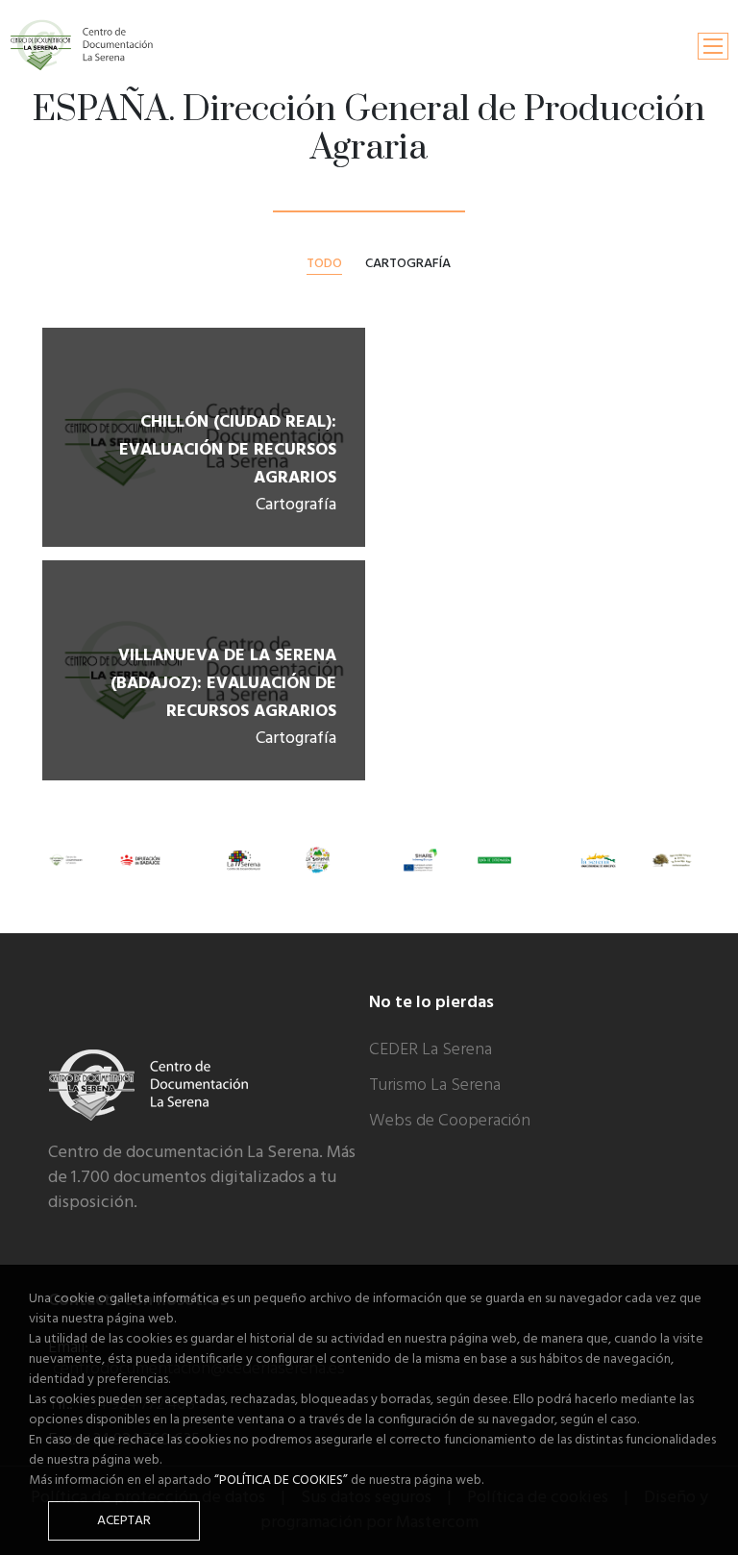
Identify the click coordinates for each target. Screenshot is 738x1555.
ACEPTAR (124, 1521)
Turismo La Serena (435, 1085)
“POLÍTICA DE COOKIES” (281, 1480)
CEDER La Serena (430, 1050)
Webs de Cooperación (449, 1121)
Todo (324, 264)
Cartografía (408, 263)
